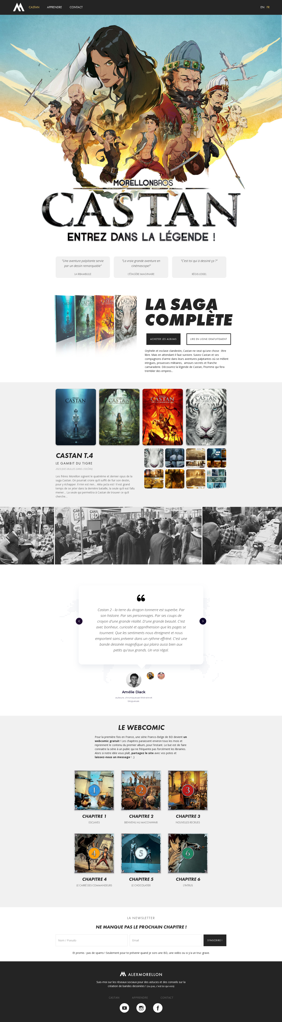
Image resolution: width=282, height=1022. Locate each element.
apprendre (54, 7)
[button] (7, 535)
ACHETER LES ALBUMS (163, 339)
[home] (18, 7)
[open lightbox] (153, 458)
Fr (268, 7)
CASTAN (114, 997)
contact (76, 7)
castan (34, 7)
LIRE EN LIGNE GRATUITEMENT (208, 339)
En (262, 7)
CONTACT (167, 997)
